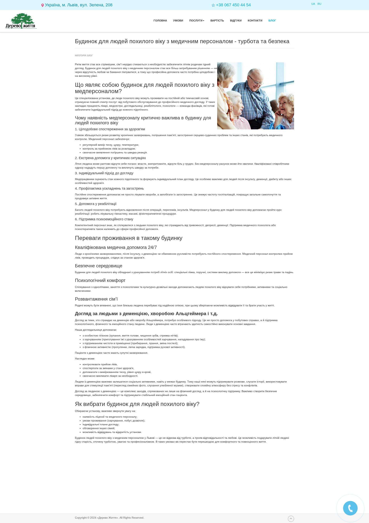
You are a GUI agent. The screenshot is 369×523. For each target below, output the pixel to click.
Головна (160, 20)
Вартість (217, 20)
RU (319, 3)
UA (313, 3)
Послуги (195, 20)
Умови (178, 20)
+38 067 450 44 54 (233, 4)
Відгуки (236, 20)
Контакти (255, 20)
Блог (272, 20)
